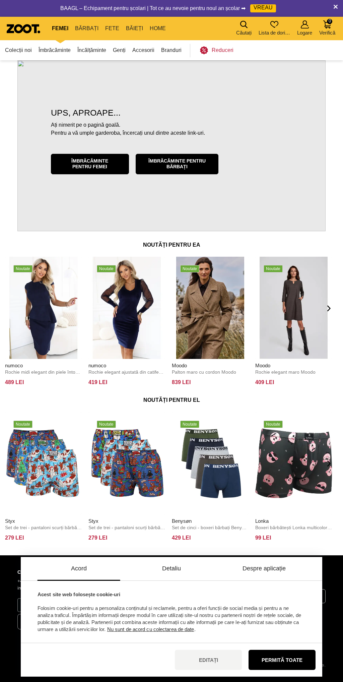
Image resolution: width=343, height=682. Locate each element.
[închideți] (336, 8)
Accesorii (143, 50)
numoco (14, 365)
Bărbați (86, 28)
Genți (119, 50)
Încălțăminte (91, 50)
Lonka (262, 521)
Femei (60, 28)
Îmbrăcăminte (55, 50)
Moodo (179, 365)
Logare (304, 33)
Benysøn (182, 521)
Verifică (327, 27)
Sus (326, 641)
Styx (10, 521)
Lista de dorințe (275, 33)
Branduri (171, 50)
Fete (112, 28)
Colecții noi (18, 50)
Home (158, 28)
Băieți (134, 28)
